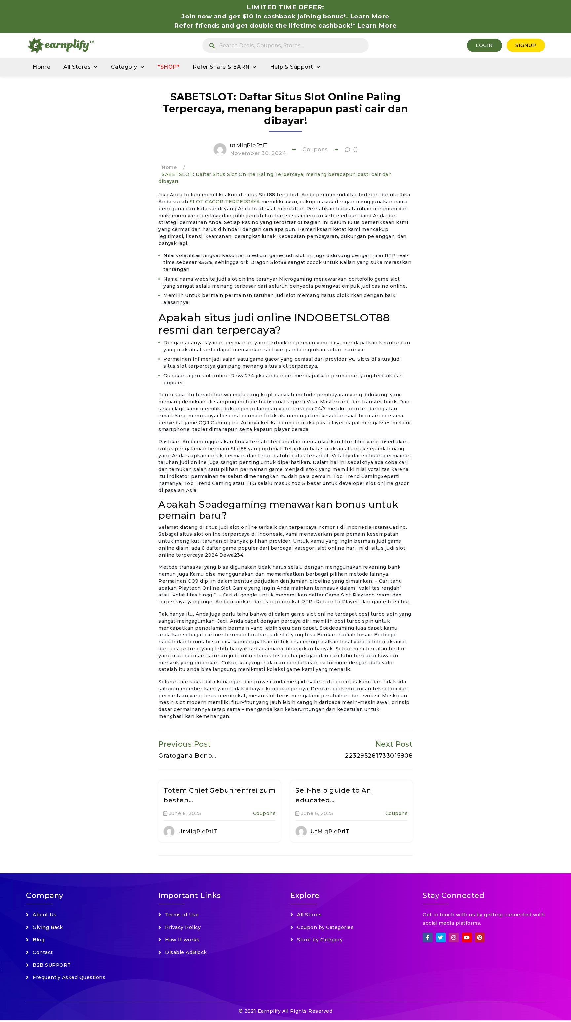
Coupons (315, 149)
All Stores (77, 67)
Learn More (377, 25)
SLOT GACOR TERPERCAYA (225, 202)
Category (124, 67)
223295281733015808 (379, 755)
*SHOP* (168, 67)
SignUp (525, 45)
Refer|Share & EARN (221, 67)
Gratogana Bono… (187, 755)
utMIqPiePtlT (249, 145)
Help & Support (291, 67)
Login (484, 45)
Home (41, 67)
